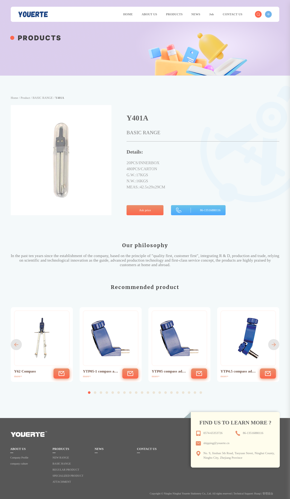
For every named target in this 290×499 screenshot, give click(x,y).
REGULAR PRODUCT (66, 469)
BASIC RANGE (62, 463)
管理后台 (267, 493)
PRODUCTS (174, 14)
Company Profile (19, 457)
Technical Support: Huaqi (247, 493)
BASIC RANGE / (44, 97)
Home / (16, 97)
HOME (128, 14)
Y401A (59, 97)
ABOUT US (149, 14)
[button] (16, 344)
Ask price (145, 210)
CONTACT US (232, 14)
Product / (27, 97)
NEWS (195, 14)
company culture (19, 463)
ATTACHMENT (62, 482)
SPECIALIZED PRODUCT (68, 475)
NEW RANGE (61, 457)
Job (211, 14)
